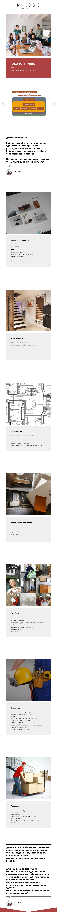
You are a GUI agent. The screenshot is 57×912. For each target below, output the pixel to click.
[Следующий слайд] (54, 103)
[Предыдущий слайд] (2, 103)
